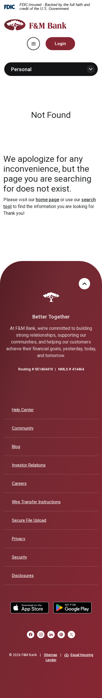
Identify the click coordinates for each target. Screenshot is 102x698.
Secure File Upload (29, 520)
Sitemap (50, 655)
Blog (16, 446)
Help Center (23, 409)
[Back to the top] (84, 283)
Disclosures (23, 575)
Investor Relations (29, 465)
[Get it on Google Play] (72, 607)
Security (19, 557)
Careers (19, 483)
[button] (51, 69)
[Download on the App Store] (29, 607)
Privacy (18, 538)
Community (22, 428)
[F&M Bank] (51, 297)
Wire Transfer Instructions (36, 501)
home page (47, 199)
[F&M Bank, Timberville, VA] (35, 24)
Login (60, 43)
